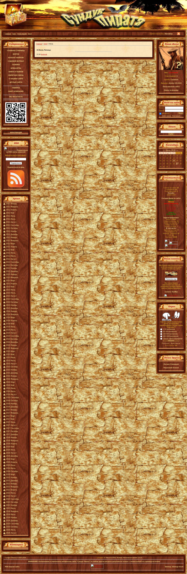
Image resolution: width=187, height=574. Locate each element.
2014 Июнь (10, 327)
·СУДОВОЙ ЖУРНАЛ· (15, 61)
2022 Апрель (11, 490)
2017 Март (10, 416)
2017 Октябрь (12, 431)
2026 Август (11, 533)
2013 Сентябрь (12, 299)
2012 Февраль (12, 240)
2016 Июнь (10, 388)
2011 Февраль (12, 207)
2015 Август (11, 364)
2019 (45, 44)
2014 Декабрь (12, 342)
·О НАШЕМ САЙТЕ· (16, 79)
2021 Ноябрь (11, 477)
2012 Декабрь (12, 271)
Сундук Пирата (10, 557)
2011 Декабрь (12, 234)
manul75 (171, 210)
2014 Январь (11, 311)
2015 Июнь (10, 357)
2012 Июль (11, 256)
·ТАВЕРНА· (16, 88)
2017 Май (10, 419)
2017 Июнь (10, 422)
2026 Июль (11, 530)
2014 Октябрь (12, 339)
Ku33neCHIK (171, 209)
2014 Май (10, 324)
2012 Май (10, 250)
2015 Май (10, 354)
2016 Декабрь (12, 407)
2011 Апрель (11, 210)
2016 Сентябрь (12, 397)
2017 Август (11, 425)
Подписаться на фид (15, 167)
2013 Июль (11, 293)
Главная (8, 34)
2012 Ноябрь (11, 268)
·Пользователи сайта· (171, 86)
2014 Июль (11, 330)
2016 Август (11, 394)
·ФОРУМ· (15, 54)
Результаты (165, 343)
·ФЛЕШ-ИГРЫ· (16, 68)
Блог (14, 34)
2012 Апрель (11, 247)
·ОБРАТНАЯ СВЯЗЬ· (16, 75)
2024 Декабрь (12, 520)
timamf (171, 212)
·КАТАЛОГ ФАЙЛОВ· (16, 57)
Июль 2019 (170, 150)
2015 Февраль (12, 348)
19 (174, 160)
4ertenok (44, 54)
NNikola (171, 202)
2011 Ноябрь (11, 231)
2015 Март (10, 351)
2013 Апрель (11, 284)
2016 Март (10, 382)
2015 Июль (11, 360)
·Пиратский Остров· (171, 368)
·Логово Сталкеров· (171, 364)
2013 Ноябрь (11, 305)
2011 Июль (10, 219)
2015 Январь (11, 345)
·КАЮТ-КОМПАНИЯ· (16, 91)
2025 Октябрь (12, 527)
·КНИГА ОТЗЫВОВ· (16, 72)
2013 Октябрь (12, 302)
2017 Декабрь (12, 434)
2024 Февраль (12, 511)
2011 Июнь (10, 216)
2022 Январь (11, 484)
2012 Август (11, 259)
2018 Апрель (11, 444)
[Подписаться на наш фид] (16, 187)
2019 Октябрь (12, 471)
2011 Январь (11, 204)
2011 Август (11, 222)
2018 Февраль (12, 440)
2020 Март (10, 474)
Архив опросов (175, 343)
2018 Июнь (10, 450)
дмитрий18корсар (171, 203)
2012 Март (10, 244)
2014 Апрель (11, 320)
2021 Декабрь (12, 480)
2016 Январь (11, 376)
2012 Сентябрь (12, 262)
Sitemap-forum (177, 567)
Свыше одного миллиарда (172, 338)
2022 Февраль (12, 487)
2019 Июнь (10, 465)
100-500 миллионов (170, 334)
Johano (171, 200)
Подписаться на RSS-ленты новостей (17, 151)
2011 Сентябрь (12, 225)
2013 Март (10, 280)
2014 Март (10, 317)
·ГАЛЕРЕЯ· (16, 65)
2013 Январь (11, 274)
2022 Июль (11, 493)
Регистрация (22, 34)
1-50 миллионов (169, 329)
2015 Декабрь (12, 373)
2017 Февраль (12, 413)
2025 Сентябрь (12, 524)
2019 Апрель (11, 462)
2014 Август (11, 333)
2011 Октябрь (12, 228)
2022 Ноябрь (11, 505)
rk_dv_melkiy (171, 207)
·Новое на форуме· (171, 90)
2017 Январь (11, 410)
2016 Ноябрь (11, 404)
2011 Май (10, 213)
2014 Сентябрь (12, 336)
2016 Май (10, 385)
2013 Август (11, 296)
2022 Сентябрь (12, 499)
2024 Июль (11, 514)
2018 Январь (11, 437)
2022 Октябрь (12, 502)
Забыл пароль (166, 116)
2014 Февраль (12, 314)
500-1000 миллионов (170, 336)
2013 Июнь (10, 290)
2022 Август (11, 496)
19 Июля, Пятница (44, 50)
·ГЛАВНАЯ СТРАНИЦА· (16, 50)
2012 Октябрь (12, 265)
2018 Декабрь (12, 456)
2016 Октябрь (12, 400)
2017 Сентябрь (12, 428)
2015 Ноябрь (11, 370)
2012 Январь (11, 237)
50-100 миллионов (170, 331)
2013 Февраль (12, 277)
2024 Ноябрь (11, 517)
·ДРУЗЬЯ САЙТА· (16, 82)
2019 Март (10, 459)
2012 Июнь (10, 253)
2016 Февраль (12, 379)
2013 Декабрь (12, 308)
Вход (30, 34)
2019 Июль (11, 468)
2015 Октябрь (12, 367)
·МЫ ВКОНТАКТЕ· (16, 97)
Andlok (171, 205)
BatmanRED (171, 214)
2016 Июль (11, 391)
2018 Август (11, 453)
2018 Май (10, 447)
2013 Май (10, 287)
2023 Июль (11, 508)
